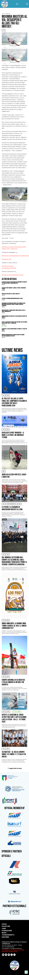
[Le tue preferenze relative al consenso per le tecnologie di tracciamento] (26, 972)
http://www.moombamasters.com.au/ (12, 275)
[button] (17, 4)
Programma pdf (6, 259)
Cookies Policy (13, 951)
